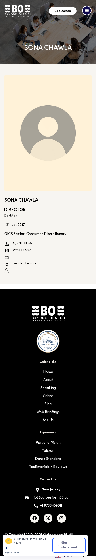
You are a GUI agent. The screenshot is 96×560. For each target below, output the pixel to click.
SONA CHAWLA (21, 200)
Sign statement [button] (69, 545)
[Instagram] (61, 518)
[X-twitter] (48, 518)
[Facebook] (34, 518)
